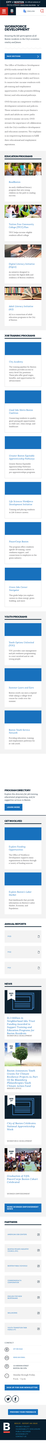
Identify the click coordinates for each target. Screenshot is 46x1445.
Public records (23, 1431)
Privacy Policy (23, 1426)
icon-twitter (8, 1398)
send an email (19, 1357)
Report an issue (26, 1423)
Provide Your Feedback (23, 1412)
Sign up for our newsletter (22, 1387)
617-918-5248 (18, 1349)
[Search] (41, 11)
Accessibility (22, 1434)
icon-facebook (15, 1398)
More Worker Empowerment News (23, 1208)
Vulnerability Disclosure (28, 1429)
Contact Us (21, 1436)
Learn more (13, 807)
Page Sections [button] (13, 56)
